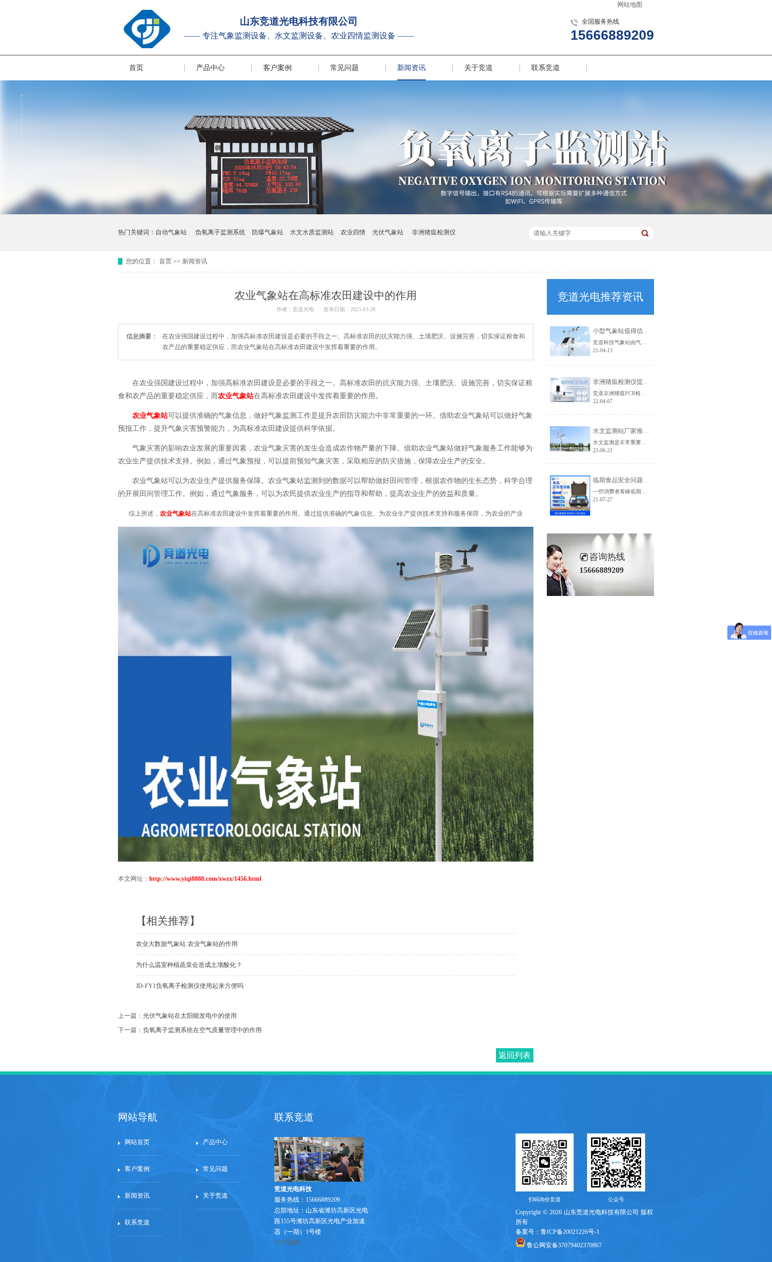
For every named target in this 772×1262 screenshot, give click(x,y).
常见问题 (344, 67)
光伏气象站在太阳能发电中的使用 (190, 1015)
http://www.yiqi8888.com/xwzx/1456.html (205, 878)
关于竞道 (478, 67)
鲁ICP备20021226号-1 (570, 1232)
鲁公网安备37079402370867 (564, 1245)
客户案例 (277, 67)
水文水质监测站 (312, 232)
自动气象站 (171, 232)
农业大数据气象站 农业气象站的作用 (187, 944)
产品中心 (210, 67)
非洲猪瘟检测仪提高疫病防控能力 (640, 382)
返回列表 (515, 1055)
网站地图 (629, 4)
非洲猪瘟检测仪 (434, 232)
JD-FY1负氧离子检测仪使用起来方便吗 (189, 986)
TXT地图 (286, 1242)
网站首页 (137, 1142)
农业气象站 (236, 396)
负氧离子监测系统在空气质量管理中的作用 (202, 1030)
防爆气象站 (267, 232)
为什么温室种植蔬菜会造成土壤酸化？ (189, 965)
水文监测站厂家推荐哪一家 (630, 431)
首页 (136, 67)
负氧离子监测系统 (220, 232)
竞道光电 (303, 309)
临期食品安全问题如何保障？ (633, 480)
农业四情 (352, 232)
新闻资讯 (411, 67)
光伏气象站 (387, 232)
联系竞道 (545, 67)
